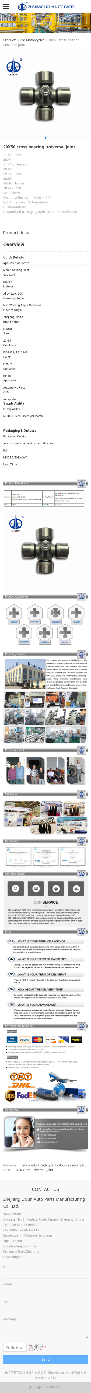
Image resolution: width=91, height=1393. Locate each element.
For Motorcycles (32, 40)
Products (10, 40)
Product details (18, 232)
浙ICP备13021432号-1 (45, 1387)
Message (10, 1319)
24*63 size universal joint (33, 1170)
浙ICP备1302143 (59, 1373)
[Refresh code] (36, 1347)
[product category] (45, 620)
